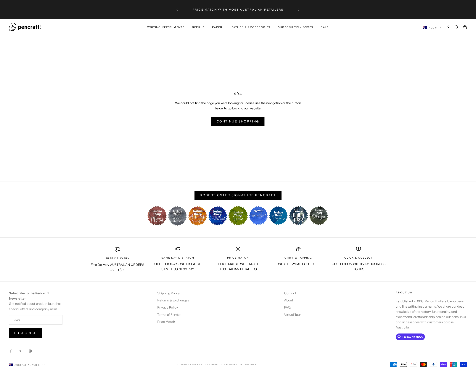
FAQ (287, 307)
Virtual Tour (292, 314)
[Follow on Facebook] (11, 351)
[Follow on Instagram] (30, 351)
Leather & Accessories (250, 27)
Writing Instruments (166, 27)
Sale (325, 27)
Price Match (166, 321)
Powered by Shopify (241, 364)
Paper (217, 27)
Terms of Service (169, 314)
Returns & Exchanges (173, 300)
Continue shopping (238, 121)
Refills (198, 27)
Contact (290, 293)
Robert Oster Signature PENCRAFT (238, 195)
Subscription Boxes (295, 27)
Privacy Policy (167, 307)
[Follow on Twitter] (20, 351)
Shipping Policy (168, 293)
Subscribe (25, 333)
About (288, 300)
